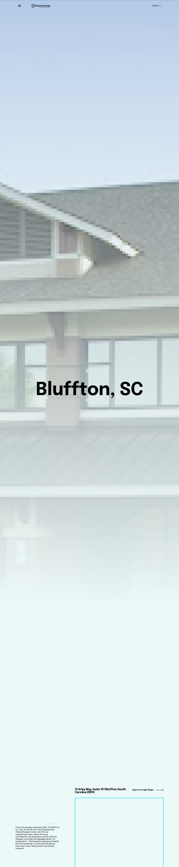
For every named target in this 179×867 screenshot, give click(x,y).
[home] (40, 6)
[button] (19, 6)
